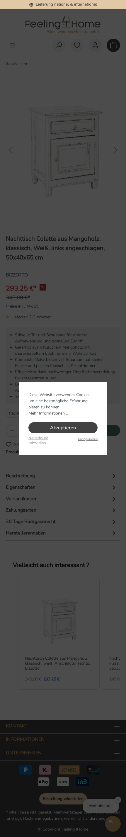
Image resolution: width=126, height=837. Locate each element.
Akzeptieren (63, 428)
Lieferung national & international (65, 4)
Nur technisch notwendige (38, 440)
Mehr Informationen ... (48, 413)
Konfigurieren (88, 439)
